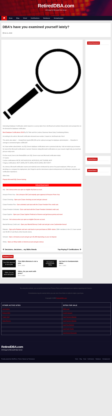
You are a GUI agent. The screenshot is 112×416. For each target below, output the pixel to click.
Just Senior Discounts (70, 333)
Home (11, 18)
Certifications (35, 18)
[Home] (4, 18)
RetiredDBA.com (56, 5)
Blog (17, 18)
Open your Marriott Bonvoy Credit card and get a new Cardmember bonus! (44, 224)
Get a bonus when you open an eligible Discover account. (27, 219)
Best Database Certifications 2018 (13, 132)
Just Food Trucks (68, 329)
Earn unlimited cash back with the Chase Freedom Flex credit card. (37, 204)
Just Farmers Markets (69, 317)
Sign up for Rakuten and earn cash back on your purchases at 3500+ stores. (32, 229)
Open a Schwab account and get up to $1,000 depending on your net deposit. (33, 237)
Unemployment (58, 18)
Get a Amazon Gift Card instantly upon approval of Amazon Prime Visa (38, 194)
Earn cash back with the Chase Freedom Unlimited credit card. (39, 209)
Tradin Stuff (5, 317)
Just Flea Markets (68, 325)
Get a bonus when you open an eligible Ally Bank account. (24, 189)
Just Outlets (6, 309)
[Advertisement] (98, 72)
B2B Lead (66, 309)
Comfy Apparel (67, 313)
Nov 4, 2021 (21, 275)
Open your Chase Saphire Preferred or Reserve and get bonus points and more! (38, 214)
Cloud (25, 18)
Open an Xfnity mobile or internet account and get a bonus (26, 242)
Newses (24, 359)
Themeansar (31, 359)
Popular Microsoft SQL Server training (14, 179)
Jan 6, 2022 (21, 265)
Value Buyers (6, 321)
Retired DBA (6, 313)
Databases (46, 18)
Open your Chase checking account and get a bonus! (30, 199)
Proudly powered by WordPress (9, 359)
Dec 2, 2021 (62, 265)
